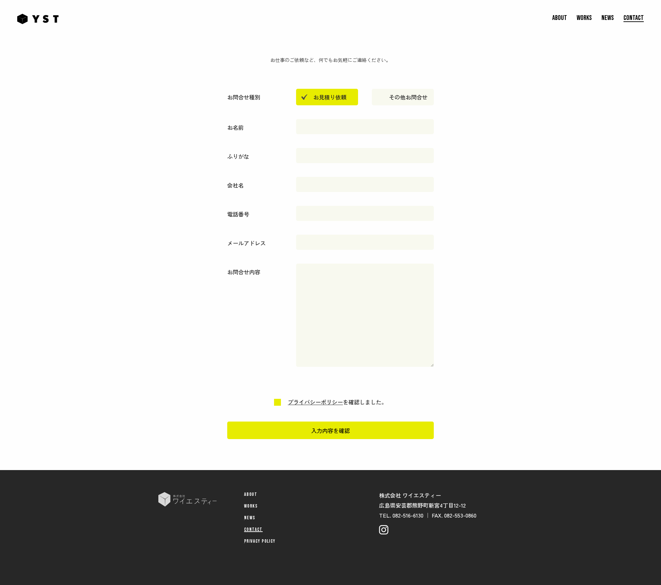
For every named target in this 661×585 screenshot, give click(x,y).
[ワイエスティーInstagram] (383, 529)
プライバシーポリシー (315, 402)
